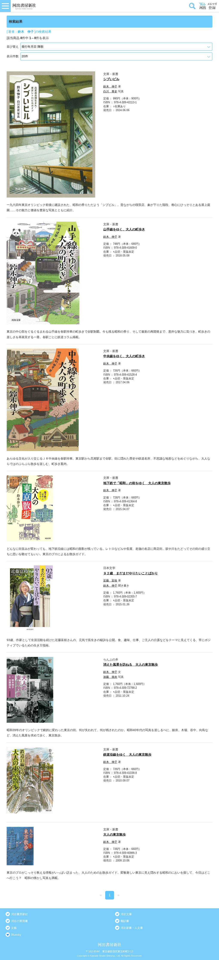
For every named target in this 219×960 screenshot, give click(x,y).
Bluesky (16, 934)
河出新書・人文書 (132, 927)
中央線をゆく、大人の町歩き (124, 356)
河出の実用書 (19, 921)
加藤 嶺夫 (110, 676)
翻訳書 (125, 921)
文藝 (14, 927)
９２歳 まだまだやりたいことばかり (130, 573)
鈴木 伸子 (110, 86)
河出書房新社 (19, 914)
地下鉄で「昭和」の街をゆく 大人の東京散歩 (137, 483)
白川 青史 (110, 91)
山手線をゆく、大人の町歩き (124, 229)
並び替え (13, 46)
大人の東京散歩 (114, 834)
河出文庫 (126, 914)
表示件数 (13, 56)
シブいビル (111, 79)
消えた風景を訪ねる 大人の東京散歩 (130, 664)
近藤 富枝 (110, 580)
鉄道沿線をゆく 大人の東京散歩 (127, 754)
